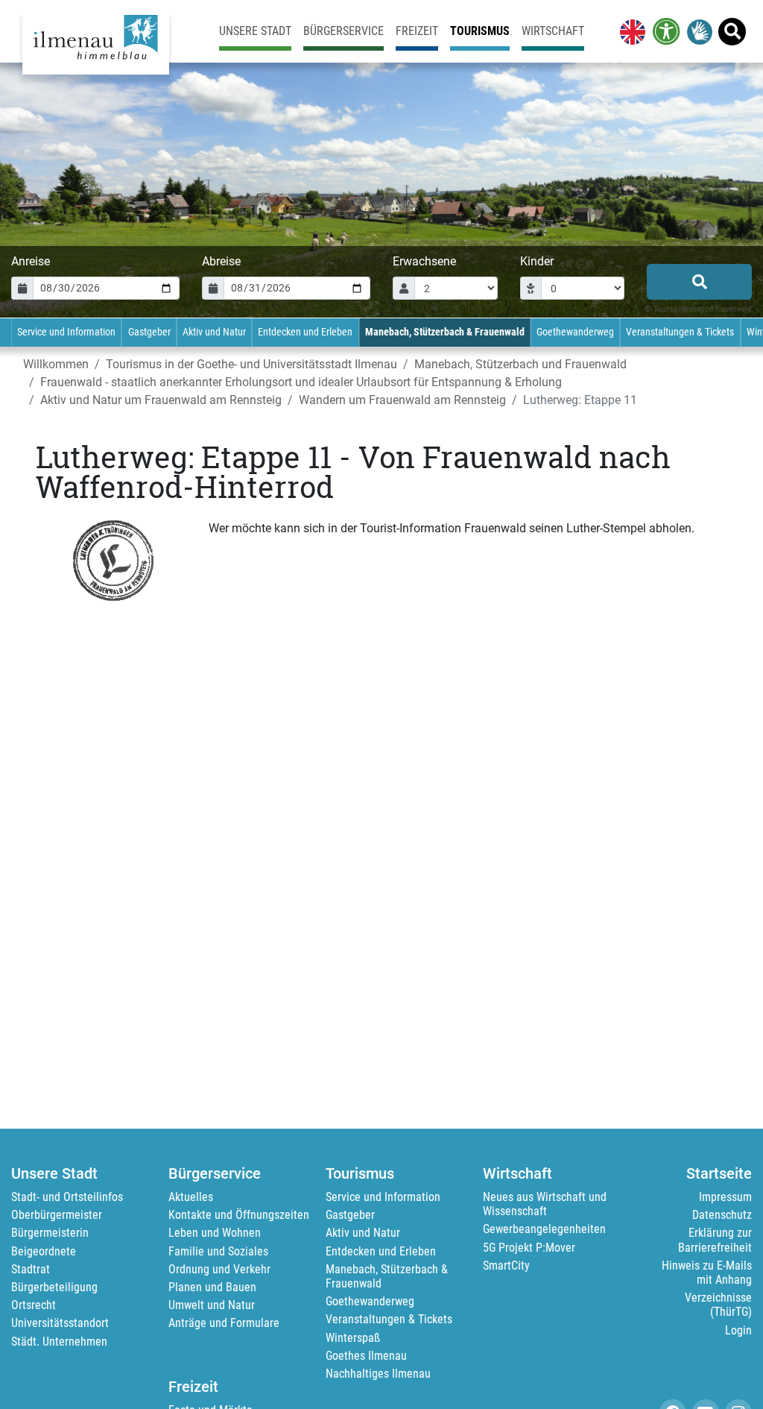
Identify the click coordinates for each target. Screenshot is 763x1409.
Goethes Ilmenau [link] (366, 1356)
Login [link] (738, 1330)
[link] (629, 31)
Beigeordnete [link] (43, 1251)
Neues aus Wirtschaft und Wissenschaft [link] (545, 1204)
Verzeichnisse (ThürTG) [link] (718, 1304)
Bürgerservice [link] (343, 31)
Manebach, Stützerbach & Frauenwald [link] (445, 332)
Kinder (537, 261)
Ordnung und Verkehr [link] (219, 1269)
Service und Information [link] (66, 332)
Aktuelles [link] (190, 1197)
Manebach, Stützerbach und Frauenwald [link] (520, 364)
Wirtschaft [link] (553, 31)
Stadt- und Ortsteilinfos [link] (67, 1197)
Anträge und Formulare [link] (223, 1323)
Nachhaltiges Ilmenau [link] (378, 1374)
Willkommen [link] (56, 364)
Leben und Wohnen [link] (214, 1233)
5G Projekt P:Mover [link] (529, 1248)
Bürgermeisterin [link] (50, 1233)
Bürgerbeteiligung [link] (54, 1287)
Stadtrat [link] (30, 1269)
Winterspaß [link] (353, 1338)
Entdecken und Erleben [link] (305, 332)
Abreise (221, 261)
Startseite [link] (719, 1173)
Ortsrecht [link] (33, 1305)
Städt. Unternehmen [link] (59, 1341)
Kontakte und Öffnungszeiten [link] (238, 1215)
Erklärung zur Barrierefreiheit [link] (715, 1240)
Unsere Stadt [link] (255, 31)
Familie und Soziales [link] (218, 1251)
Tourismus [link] (480, 31)
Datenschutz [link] (722, 1215)
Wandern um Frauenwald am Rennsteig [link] (402, 400)
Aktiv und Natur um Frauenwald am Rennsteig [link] (161, 400)
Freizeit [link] (417, 31)
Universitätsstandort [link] (60, 1323)
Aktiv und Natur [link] (214, 332)
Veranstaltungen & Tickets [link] (680, 332)
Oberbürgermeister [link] (56, 1215)
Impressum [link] (725, 1197)
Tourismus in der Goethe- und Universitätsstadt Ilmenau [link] (251, 364)
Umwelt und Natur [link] (211, 1305)
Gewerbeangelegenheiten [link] (544, 1229)
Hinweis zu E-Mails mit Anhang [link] (707, 1272)
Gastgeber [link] (149, 332)
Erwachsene (424, 261)
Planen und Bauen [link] (212, 1287)
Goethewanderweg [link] (575, 332)
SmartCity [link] (506, 1265)
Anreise (30, 261)
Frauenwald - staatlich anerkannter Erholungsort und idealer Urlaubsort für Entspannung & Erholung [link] (301, 382)
